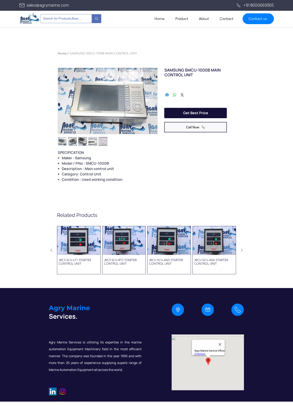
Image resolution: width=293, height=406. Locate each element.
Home (62, 53)
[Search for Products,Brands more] (96, 18)
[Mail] (208, 310)
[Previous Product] (51, 250)
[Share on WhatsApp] (174, 94)
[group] (146, 250)
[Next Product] (241, 250)
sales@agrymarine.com (48, 5)
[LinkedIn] (53, 391)
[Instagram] (62, 391)
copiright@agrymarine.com (74, 403)
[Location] (178, 310)
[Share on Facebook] (167, 94)
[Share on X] (182, 94)
